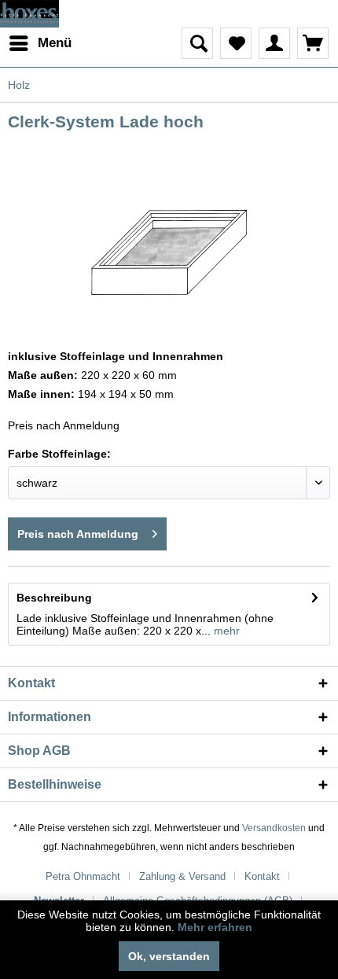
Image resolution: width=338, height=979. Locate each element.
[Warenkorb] (313, 43)
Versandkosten (274, 828)
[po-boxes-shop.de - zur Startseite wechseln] (29, 14)
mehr (225, 630)
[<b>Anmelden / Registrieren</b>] (274, 43)
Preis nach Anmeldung (77, 534)
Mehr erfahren (215, 927)
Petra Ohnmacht (83, 876)
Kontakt (262, 876)
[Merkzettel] (236, 43)
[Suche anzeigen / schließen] (197, 43)
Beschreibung (54, 597)
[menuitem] (39, 43)
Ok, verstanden (169, 956)
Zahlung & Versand (182, 876)
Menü (55, 42)
